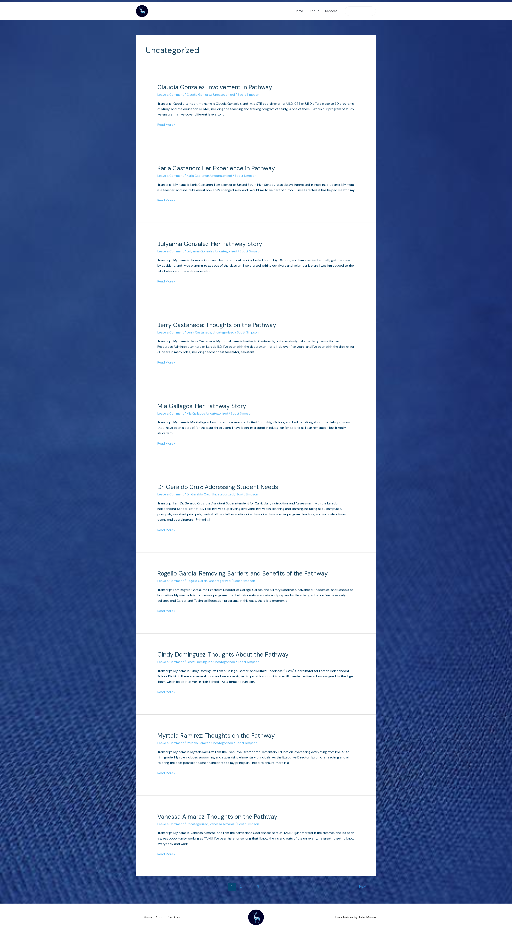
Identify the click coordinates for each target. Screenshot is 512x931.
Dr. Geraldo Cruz (199, 494)
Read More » (166, 124)
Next (365, 886)
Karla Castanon (198, 176)
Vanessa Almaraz (222, 824)
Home (299, 11)
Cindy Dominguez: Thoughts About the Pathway (223, 654)
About (314, 11)
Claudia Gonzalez (199, 94)
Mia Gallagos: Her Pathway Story (201, 406)
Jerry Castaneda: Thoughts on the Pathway (216, 325)
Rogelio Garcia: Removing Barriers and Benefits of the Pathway (242, 573)
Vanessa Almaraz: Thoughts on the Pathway (217, 817)
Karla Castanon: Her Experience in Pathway (216, 168)
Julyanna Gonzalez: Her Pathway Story (209, 244)
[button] (360, 11)
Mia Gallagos (196, 413)
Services (331, 11)
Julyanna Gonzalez (200, 251)
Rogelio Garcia (197, 581)
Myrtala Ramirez (198, 743)
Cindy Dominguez (199, 662)
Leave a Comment (170, 94)
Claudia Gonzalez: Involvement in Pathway (214, 87)
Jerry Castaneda (199, 332)
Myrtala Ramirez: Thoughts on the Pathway (216, 735)
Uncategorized (224, 94)
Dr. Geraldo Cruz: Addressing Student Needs (217, 487)
